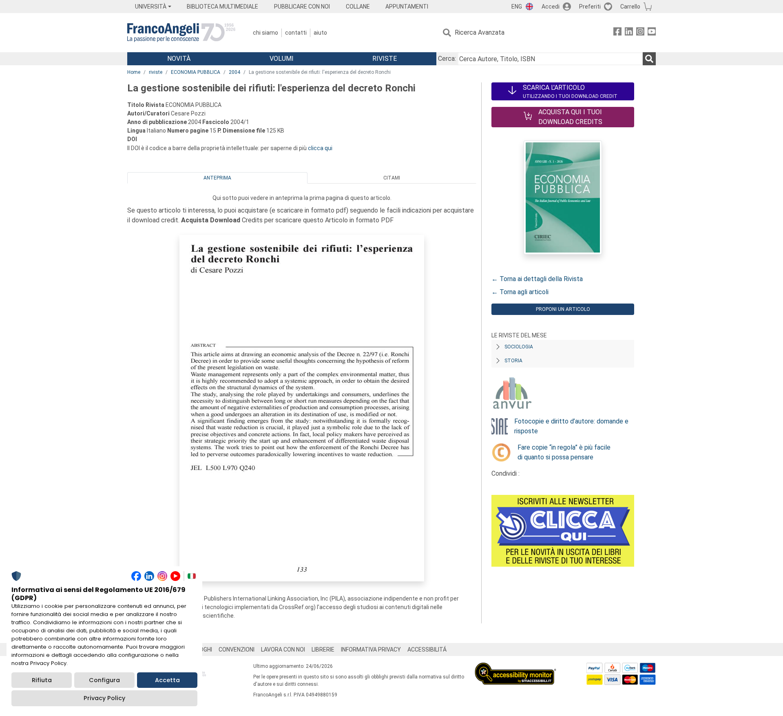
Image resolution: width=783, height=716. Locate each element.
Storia (513, 361)
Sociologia (518, 347)
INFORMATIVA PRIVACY (371, 649)
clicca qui (320, 148)
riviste (155, 72)
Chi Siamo (265, 32)
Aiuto (320, 32)
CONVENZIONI (236, 649)
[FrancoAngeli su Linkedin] (629, 32)
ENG (516, 6)
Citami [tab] (391, 178)
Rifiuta (42, 680)
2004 (234, 72)
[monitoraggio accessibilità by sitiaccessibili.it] (515, 667)
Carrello (630, 6)
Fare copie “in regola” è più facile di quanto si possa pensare (564, 452)
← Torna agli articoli (520, 292)
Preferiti (590, 6)
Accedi (551, 6)
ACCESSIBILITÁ (427, 649)
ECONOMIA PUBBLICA (195, 72)
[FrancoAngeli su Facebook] (617, 32)
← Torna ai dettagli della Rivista (537, 279)
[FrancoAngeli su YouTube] (652, 32)
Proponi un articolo (563, 309)
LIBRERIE (323, 649)
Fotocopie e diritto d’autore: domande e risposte (571, 426)
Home (133, 72)
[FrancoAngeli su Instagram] (640, 32)
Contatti (296, 32)
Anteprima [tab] (217, 178)
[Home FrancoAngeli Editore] (181, 32)
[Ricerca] (649, 58)
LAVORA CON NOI (283, 649)
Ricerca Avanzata (479, 32)
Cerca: (447, 58)
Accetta (167, 680)
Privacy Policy (104, 698)
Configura (104, 680)
